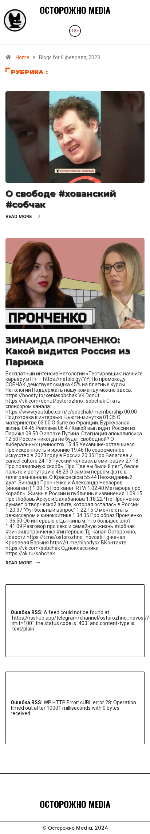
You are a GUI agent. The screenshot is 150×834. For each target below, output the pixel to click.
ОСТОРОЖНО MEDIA (75, 9)
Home (22, 57)
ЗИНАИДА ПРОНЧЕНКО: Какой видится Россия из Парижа (67, 351)
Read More (18, 216)
